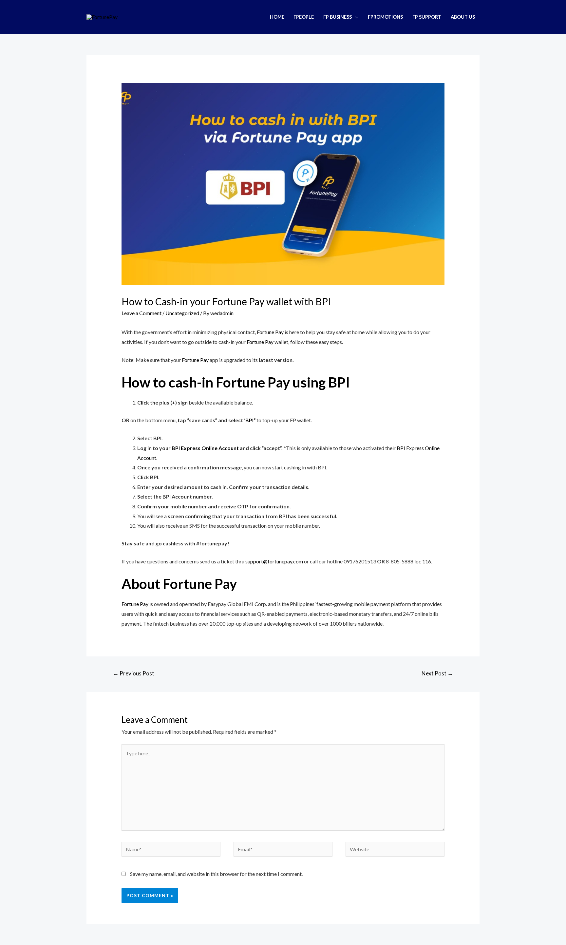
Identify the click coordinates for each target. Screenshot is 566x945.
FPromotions (385, 17)
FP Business (337, 17)
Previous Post (133, 673)
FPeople (303, 17)
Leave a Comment (141, 313)
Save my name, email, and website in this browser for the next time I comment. (216, 874)
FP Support (426, 17)
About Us (463, 17)
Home (277, 17)
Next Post (437, 673)
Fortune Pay (270, 332)
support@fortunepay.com (274, 561)
